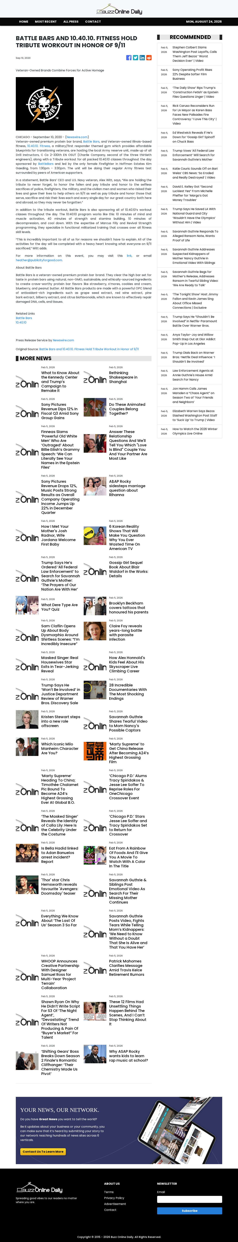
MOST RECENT (46, 21)
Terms (109, 1192)
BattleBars (46, 164)
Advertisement (115, 1204)
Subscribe (189, 1211)
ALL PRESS (70, 21)
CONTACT (93, 21)
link (129, 256)
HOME (23, 21)
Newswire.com (77, 137)
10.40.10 (21, 322)
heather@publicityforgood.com (39, 260)
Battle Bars (91, 141)
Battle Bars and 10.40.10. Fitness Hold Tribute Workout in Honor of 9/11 (89, 349)
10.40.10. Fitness (38, 146)
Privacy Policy (114, 1198)
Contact (110, 1210)
